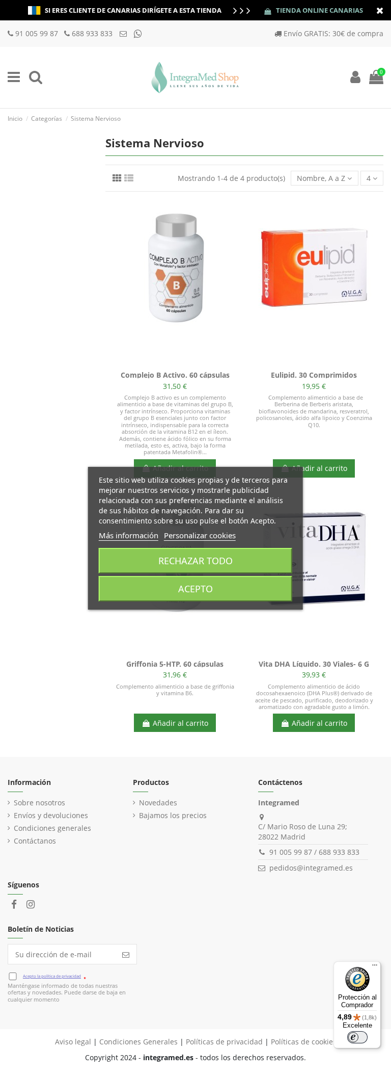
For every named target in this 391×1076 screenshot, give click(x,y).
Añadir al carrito (319, 468)
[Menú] (375, 967)
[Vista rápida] (189, 362)
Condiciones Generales (138, 1041)
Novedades (158, 802)
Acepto (195, 589)
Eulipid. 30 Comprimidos (314, 375)
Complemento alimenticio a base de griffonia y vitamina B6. (175, 690)
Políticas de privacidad (224, 1041)
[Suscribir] (125, 954)
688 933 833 (92, 33)
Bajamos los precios (173, 815)
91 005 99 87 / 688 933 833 (314, 852)
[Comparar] (174, 362)
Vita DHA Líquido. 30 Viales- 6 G (314, 664)
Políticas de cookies (304, 1041)
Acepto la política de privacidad (52, 976)
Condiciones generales (52, 828)
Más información (128, 535)
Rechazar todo (195, 561)
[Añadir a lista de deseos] (160, 362)
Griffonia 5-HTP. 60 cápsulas (175, 664)
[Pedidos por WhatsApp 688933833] (138, 33)
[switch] (357, 1037)
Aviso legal (73, 1041)
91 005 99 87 (37, 33)
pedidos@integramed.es (311, 868)
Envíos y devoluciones (51, 815)
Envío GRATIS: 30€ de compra (333, 33)
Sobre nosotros (39, 802)
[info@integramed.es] (124, 33)
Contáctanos (35, 841)
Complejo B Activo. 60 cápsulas (175, 375)
